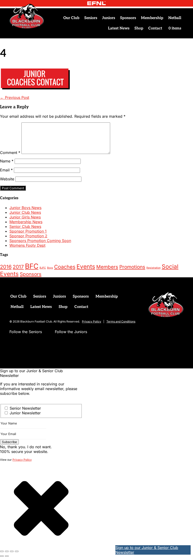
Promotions (132, 267)
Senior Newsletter (25, 408)
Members (107, 267)
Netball (174, 18)
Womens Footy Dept (27, 245)
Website (7, 179)
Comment (10, 152)
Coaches (64, 267)
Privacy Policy (91, 321)
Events (85, 266)
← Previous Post (14, 97)
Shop (138, 28)
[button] (13, 341)
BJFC (43, 267)
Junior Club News (25, 212)
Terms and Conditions (120, 321)
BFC (31, 266)
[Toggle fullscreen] (7, 551)
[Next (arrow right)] (7, 556)
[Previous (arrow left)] (2, 556)
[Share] (12, 551)
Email (6, 170)
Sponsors (128, 18)
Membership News (25, 221)
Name (6, 161)
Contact (155, 28)
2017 (18, 267)
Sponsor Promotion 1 (28, 231)
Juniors (108, 18)
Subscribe (9, 442)
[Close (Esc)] (17, 551)
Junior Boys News (25, 207)
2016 (6, 267)
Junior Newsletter (25, 413)
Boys (50, 267)
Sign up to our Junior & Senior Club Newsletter (146, 550)
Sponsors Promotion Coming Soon (40, 240)
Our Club (71, 18)
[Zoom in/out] (2, 551)
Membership (152, 18)
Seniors (90, 18)
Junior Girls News (25, 217)
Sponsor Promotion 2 (28, 236)
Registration (153, 267)
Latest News (118, 28)
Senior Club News (25, 226)
